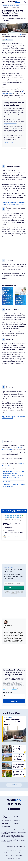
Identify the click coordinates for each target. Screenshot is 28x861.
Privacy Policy (18, 850)
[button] (3, 2)
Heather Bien (9, 628)
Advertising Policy (10, 850)
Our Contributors (6, 820)
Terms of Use (9, 855)
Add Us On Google (8, 39)
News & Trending (5, 7)
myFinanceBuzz (5, 826)
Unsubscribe (19, 855)
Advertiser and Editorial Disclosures (10, 5)
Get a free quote (8, 143)
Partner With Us (5, 823)
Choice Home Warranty (10, 123)
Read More (14, 785)
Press (15, 813)
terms (16, 593)
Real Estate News (15, 7)
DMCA (14, 855)
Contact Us (17, 820)
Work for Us (17, 817)
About (3, 813)
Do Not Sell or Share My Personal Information (14, 852)
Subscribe (16, 823)
